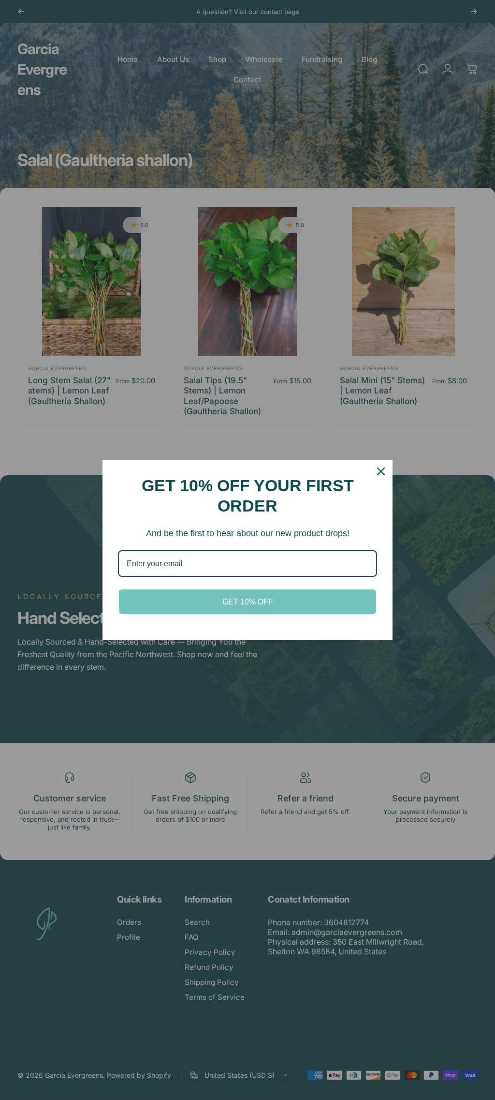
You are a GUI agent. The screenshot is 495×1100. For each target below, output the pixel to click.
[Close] (381, 471)
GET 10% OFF (247, 602)
